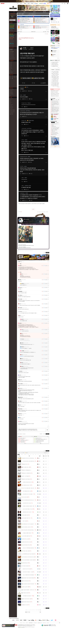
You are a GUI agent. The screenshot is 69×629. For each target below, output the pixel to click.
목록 (19, 211)
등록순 (21, 261)
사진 (40, 454)
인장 (19, 224)
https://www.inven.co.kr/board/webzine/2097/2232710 (24, 247)
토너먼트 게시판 (11, 55)
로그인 (62, 3)
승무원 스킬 (11, 71)
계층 (42, 454)
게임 (35, 454)
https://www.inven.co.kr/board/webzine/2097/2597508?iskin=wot (26, 250)
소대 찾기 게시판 (12, 56)
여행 (10, 103)
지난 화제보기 (42, 16)
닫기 (14, 624)
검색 (15, 20)
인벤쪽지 (24, 221)
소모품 (10, 70)
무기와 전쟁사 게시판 (12, 57)
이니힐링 (26, 221)
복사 (21, 29)
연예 (25, 454)
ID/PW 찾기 (14, 18)
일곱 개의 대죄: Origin (12, 109)
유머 (28, 454)
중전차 (10, 77)
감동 (45, 454)
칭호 (30, 224)
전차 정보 (11, 64)
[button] (25, 443)
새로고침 (48, 261)
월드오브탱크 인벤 (13, 13)
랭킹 (26, 224)
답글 (47, 270)
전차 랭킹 (11, 65)
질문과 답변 (11, 50)
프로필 (23, 224)
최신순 (23, 261)
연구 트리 (11, 63)
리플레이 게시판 (11, 42)
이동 (48, 270)
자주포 (10, 78)
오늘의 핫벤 (11, 90)
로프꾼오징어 (20, 31)
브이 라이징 (11, 108)
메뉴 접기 (45, 224)
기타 (47, 454)
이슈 (21, 454)
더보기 (27, 221)
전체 (18, 454)
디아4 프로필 (34, 224)
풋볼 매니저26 (11, 114)
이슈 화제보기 (46, 16)
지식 (38, 454)
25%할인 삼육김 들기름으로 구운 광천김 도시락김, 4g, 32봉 (55, 94)
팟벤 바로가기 (11, 98)
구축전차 (14, 77)
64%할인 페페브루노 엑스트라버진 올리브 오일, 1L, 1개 (55, 93)
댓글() (21, 211)
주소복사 (19, 250)
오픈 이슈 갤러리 (12, 89)
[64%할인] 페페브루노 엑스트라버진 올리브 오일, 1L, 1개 (55, 90)
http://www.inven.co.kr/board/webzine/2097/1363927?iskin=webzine (26, 245)
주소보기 (19, 29)
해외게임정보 (11, 104)
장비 (10, 69)
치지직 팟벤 (11, 29)
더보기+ (32, 436)
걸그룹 (10, 102)
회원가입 (11, 18)
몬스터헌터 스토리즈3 (12, 110)
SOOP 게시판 (11, 30)
